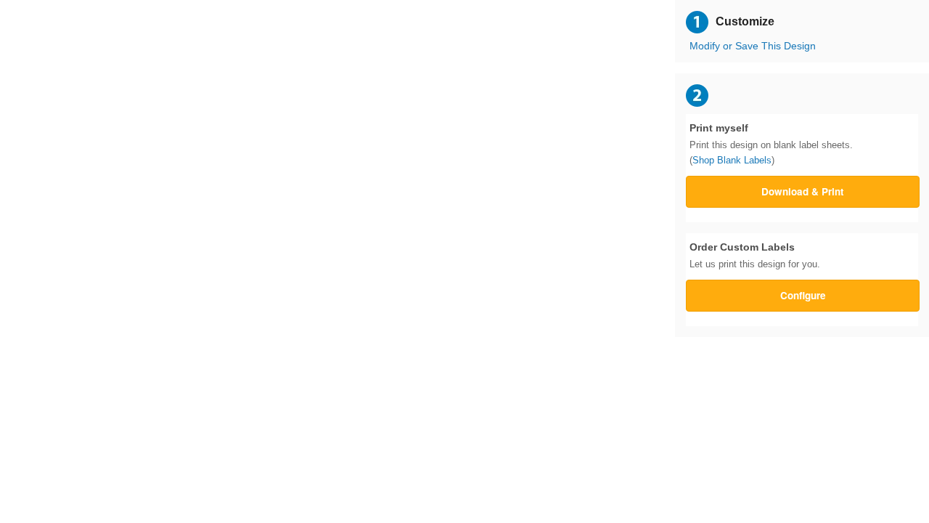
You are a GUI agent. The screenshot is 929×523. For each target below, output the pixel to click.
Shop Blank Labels (732, 160)
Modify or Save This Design (752, 46)
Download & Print (802, 191)
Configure (803, 295)
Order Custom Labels (754, 255)
